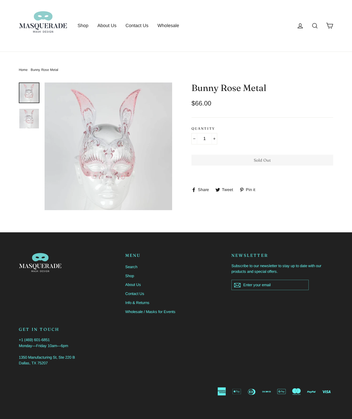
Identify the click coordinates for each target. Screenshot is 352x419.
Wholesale (168, 25)
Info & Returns (137, 302)
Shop (83, 25)
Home (23, 70)
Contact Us (136, 25)
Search (131, 267)
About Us (106, 25)
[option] (108, 146)
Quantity (203, 128)
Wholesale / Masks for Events (150, 311)
